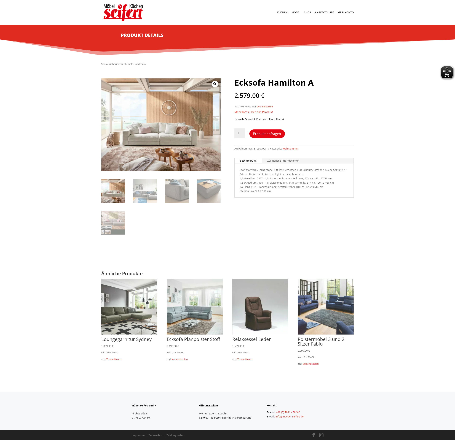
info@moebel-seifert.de (289, 416)
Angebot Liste (324, 12)
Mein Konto (346, 12)
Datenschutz (156, 435)
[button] (215, 84)
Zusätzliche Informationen (283, 160)
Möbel (295, 12)
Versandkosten (265, 106)
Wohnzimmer (116, 64)
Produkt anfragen (267, 133)
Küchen (282, 12)
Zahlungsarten (175, 435)
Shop (307, 12)
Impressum (139, 435)
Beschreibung (248, 160)
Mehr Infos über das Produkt (253, 112)
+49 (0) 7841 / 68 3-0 (288, 412)
